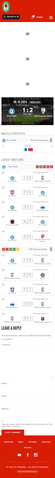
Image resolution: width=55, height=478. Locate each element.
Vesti (20, 442)
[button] (27, 33)
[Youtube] (19, 455)
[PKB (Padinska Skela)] (43, 113)
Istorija (32, 442)
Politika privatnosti (27, 471)
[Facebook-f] (27, 455)
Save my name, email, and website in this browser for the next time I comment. (26, 425)
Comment (6, 345)
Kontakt (46, 442)
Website (5, 409)
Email (4, 396)
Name (4, 383)
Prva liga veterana (22, 99)
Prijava (27, 447)
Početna (8, 442)
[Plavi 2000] (11, 113)
